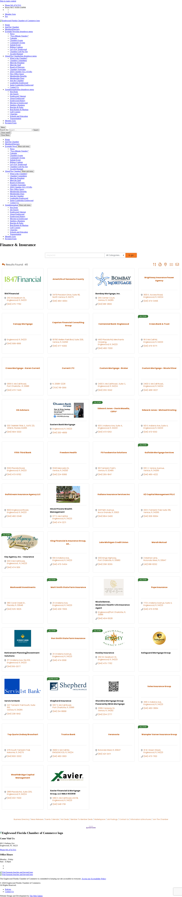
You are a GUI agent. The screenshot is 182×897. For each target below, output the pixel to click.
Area (19, 89)
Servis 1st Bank (12, 700)
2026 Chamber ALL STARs (21, 72)
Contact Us (14, 87)
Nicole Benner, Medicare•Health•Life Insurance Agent (112, 604)
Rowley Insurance (104, 652)
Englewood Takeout (18, 96)
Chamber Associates (18, 69)
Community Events (17, 43)
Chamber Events (16, 40)
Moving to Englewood (19, 103)
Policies (8, 889)
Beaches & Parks (16, 107)
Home (7, 25)
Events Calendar (52, 819)
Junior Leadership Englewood (21, 85)
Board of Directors (17, 67)
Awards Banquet (16, 54)
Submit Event (15, 45)
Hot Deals (14, 92)
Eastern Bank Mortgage (62, 424)
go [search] (132, 255)
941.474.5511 (13, 5)
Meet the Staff (15, 65)
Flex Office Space (17, 74)
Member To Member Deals (82, 819)
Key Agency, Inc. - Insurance (19, 556)
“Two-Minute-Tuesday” (19, 36)
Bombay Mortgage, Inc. (107, 293)
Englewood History (17, 101)
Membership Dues (17, 78)
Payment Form (10, 123)
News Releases (37, 819)
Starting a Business (17, 105)
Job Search (14, 94)
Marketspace (99, 819)
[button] (3, 264)
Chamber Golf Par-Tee (19, 52)
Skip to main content (8, 1)
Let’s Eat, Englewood (18, 49)
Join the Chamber (17, 81)
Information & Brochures (140, 819)
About (21, 56)
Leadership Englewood (19, 83)
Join (12, 27)
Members (12, 29)
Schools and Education (19, 116)
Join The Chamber (160, 819)
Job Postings (112, 819)
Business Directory (21, 819)
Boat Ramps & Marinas (19, 110)
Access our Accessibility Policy (94, 879)
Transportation (15, 118)
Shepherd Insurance (60, 700)
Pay (6, 16)
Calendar (13, 38)
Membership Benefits (18, 76)
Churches (13, 114)
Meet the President (17, 63)
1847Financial (11, 293)
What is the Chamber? (18, 58)
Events (19, 31)
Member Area (10, 14)
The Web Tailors (36, 896)
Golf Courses (15, 112)
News (12, 34)
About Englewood (17, 98)
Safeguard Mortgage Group (156, 652)
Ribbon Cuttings (16, 47)
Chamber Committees (18, 60)
